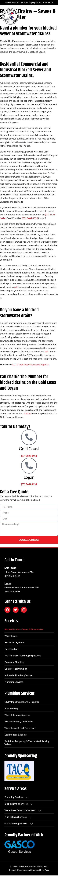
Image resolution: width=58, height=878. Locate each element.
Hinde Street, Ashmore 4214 (18, 572)
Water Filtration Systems (17, 714)
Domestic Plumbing (14, 662)
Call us (27, 413)
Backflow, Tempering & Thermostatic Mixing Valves (26, 743)
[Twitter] (16, 610)
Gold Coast (29, 448)
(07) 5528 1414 (24, 2)
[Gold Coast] (29, 437)
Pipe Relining (11, 708)
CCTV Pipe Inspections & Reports (21, 701)
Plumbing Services (13, 681)
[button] (54, 16)
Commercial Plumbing (15, 668)
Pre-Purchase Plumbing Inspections (22, 655)
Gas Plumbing (11, 648)
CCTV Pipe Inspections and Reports (30, 364)
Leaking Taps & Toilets (15, 734)
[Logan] (29, 466)
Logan (29, 477)
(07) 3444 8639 (46, 2)
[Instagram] (24, 610)
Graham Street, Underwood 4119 (21, 587)
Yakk (46, 870)
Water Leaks (10, 635)
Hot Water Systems (14, 642)
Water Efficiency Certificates (18, 721)
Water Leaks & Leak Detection (19, 728)
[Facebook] (7, 610)
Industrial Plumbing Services (18, 675)
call (16, 286)
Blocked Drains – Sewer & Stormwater (23, 629)
